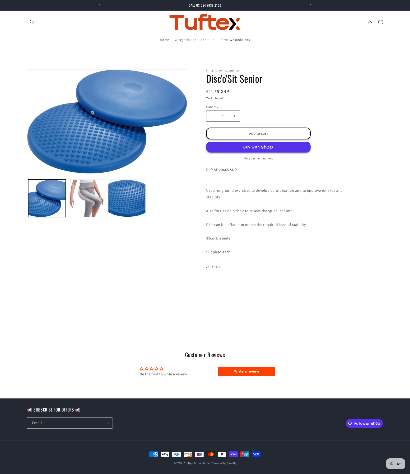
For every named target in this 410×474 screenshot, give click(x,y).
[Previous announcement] (99, 5)
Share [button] (216, 266)
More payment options (258, 158)
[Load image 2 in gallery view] (87, 198)
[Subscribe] (107, 423)
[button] (32, 22)
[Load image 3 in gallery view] (127, 198)
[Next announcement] (311, 5)
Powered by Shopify (224, 463)
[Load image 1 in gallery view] (47, 198)
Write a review (246, 371)
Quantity (212, 107)
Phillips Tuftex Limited (197, 463)
